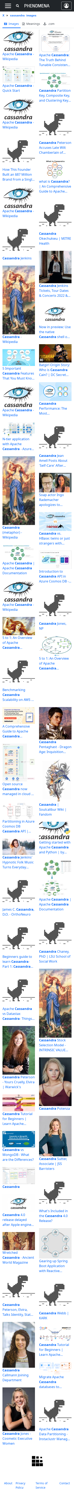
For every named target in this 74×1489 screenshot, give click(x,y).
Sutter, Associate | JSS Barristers (53, 1164)
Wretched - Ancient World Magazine (18, 1257)
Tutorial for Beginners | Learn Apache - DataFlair (17, 1119)
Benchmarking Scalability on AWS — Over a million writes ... (18, 695)
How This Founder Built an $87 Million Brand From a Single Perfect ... (18, 174)
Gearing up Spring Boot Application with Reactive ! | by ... (53, 1266)
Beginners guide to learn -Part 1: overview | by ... (17, 961)
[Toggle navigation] (7, 6)
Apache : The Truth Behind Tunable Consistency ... (55, 60)
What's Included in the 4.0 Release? (53, 1216)
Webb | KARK (54, 1315)
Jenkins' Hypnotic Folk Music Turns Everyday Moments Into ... (18, 862)
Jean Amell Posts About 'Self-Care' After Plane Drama (53, 460)
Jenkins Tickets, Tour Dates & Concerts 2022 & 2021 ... (54, 290)
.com (50, 24)
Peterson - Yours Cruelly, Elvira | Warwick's (18, 1082)
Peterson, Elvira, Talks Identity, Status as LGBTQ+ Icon (18, 1309)
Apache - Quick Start (18, 88)
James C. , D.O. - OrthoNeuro (18, 912)
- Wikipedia (12, 339)
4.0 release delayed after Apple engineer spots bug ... (18, 1220)
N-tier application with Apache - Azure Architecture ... (16, 444)
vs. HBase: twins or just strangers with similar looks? (54, 538)
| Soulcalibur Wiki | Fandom (53, 809)
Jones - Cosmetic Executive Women (17, 1438)
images (13, 24)
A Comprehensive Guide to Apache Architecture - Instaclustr (16, 731)
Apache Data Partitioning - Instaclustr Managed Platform (55, 1434)
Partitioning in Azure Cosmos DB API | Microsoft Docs (18, 826)
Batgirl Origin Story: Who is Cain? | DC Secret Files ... (54, 370)
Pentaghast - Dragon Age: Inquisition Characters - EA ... (55, 747)
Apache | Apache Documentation (18, 568)
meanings (32, 24)
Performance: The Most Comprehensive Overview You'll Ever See (54, 408)
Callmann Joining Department (15, 1375)
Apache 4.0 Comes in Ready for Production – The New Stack (18, 1476)
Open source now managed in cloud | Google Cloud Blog (17, 789)
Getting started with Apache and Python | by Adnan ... (55, 847)
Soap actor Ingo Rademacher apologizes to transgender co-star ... (54, 500)
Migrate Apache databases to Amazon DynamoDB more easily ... (54, 1382)
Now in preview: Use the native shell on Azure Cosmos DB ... (55, 332)
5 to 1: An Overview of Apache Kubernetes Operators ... (17, 642)
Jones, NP (52, 626)
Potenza (54, 1108)
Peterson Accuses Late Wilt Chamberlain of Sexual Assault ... (55, 147)
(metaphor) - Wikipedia (12, 532)
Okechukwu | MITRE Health (55, 238)
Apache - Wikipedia (18, 56)
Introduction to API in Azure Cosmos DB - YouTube (54, 576)
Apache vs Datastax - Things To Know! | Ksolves (17, 1013)
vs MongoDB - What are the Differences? (18, 1154)
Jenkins (17, 258)
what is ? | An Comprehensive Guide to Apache (55, 186)
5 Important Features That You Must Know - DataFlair (18, 373)
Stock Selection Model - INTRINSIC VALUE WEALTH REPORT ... (54, 1045)
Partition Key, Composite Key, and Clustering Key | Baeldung (55, 95)
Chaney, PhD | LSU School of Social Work (55, 956)
